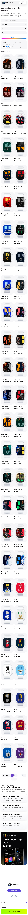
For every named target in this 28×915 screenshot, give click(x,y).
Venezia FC (17, 629)
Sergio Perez (4, 326)
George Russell (5, 491)
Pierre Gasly (17, 326)
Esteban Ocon (5, 546)
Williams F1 (4, 243)
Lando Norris (5, 436)
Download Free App (14, 911)
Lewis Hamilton (18, 408)
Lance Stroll (17, 436)
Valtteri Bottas (18, 298)
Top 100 (9, 42)
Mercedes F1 (17, 243)
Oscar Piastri (4, 353)
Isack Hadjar (17, 463)
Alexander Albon (6, 601)
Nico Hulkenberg (6, 381)
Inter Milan (4, 629)
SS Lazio (16, 684)
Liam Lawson (5, 408)
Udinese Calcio (5, 711)
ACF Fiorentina (18, 766)
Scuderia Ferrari (5, 271)
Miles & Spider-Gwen (20, 133)
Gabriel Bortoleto (19, 491)
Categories (15, 42)
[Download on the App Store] (8, 846)
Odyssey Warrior (6, 105)
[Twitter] (12, 896)
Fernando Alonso (19, 519)
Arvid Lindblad (18, 574)
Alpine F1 (16, 271)
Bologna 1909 (5, 656)
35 (24, 775)
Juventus (3, 684)
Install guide (21, 42)
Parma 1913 (17, 711)
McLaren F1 (17, 160)
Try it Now (14, 890)
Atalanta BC (4, 766)
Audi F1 (16, 188)
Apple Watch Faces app (8, 44)
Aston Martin (4, 160)
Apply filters (14, 37)
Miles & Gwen (18, 105)
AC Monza (17, 601)
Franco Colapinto (6, 519)
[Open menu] (24, 2)
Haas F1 (3, 216)
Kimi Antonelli (5, 463)
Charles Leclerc (18, 546)
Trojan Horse (4, 78)
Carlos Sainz (4, 574)
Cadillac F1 (17, 216)
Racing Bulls (4, 298)
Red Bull (3, 188)
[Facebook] (16, 896)
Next (14, 779)
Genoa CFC (17, 656)
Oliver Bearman (18, 353)
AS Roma (16, 739)
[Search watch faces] (20, 2)
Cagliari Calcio (5, 739)
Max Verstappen (18, 381)
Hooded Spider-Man (7, 133)
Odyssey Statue (18, 78)
